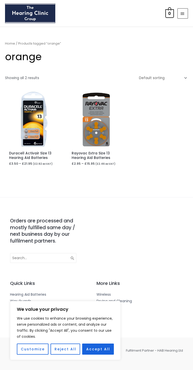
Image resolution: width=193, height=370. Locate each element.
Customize (33, 349)
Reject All (65, 349)
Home (10, 43)
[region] (65, 330)
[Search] (72, 258)
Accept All (98, 349)
